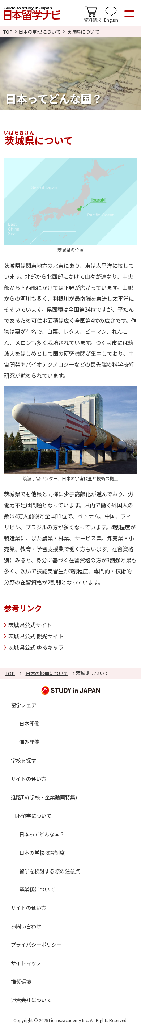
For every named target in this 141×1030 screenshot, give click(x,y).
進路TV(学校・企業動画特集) (44, 797)
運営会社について (31, 1000)
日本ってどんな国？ (41, 834)
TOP (8, 31)
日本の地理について (39, 31)
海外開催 (29, 742)
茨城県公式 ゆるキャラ (35, 647)
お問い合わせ (26, 926)
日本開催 (29, 723)
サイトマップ (26, 963)
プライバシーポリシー (36, 944)
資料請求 (92, 19)
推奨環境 (21, 981)
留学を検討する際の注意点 (49, 871)
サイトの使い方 (28, 778)
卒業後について (37, 889)
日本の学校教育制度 (42, 852)
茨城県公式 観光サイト (35, 636)
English (111, 19)
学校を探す (23, 760)
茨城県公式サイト (29, 625)
